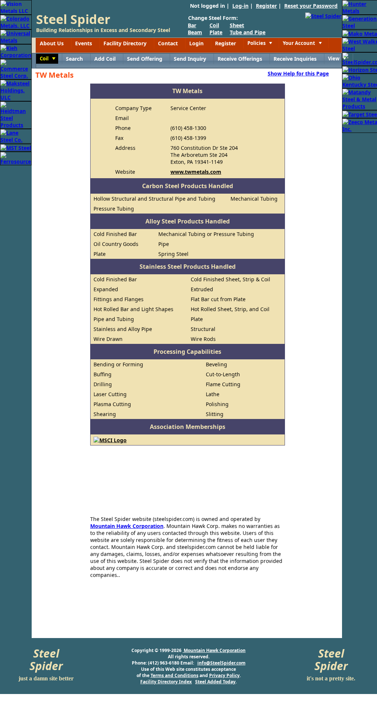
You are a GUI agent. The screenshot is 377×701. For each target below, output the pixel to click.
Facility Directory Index (166, 682)
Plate (215, 32)
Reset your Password (311, 5)
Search (74, 58)
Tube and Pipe (247, 32)
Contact (168, 43)
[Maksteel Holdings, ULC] (16, 89)
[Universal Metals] (16, 36)
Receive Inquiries (295, 58)
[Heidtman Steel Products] (16, 114)
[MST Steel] (15, 147)
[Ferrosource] (16, 157)
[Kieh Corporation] (16, 50)
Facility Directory (125, 43)
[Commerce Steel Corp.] (16, 68)
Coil (214, 25)
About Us (52, 43)
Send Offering (144, 58)
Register (266, 5)
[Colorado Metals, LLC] (16, 21)
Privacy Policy (224, 675)
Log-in (240, 5)
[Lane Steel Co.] (16, 135)
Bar (192, 25)
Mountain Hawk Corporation (126, 525)
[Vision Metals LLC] (16, 6)
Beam (195, 32)
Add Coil (105, 58)
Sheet (237, 25)
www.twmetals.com (195, 171)
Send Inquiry (190, 58)
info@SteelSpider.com (221, 663)
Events (83, 43)
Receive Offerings (240, 58)
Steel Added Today (215, 682)
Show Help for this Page (298, 73)
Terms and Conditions (174, 675)
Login (196, 43)
